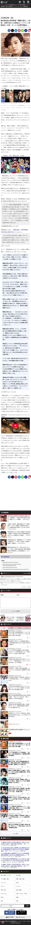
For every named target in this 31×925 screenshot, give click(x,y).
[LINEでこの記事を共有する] (22, 30)
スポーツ (3, 886)
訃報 (2, 901)
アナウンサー (4, 893)
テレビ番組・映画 (5, 17)
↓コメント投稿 (26, 573)
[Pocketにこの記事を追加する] (19, 30)
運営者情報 (11, 917)
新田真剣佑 (6, 556)
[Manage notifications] (2, 922)
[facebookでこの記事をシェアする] (9, 30)
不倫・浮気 (3, 890)
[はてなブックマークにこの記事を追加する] (15, 30)
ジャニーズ (3, 882)
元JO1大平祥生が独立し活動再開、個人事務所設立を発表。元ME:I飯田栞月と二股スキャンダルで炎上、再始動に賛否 (15, 849)
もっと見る (15, 833)
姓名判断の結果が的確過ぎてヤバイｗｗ (19, 731)
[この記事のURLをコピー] (25, 30)
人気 (20, 3)
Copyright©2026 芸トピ (15, 922)
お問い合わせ (21, 917)
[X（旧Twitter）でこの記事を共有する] (12, 30)
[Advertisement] (15, 12)
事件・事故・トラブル (6, 875)
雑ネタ (2, 897)
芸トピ (4, 2)
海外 (12, 17)
